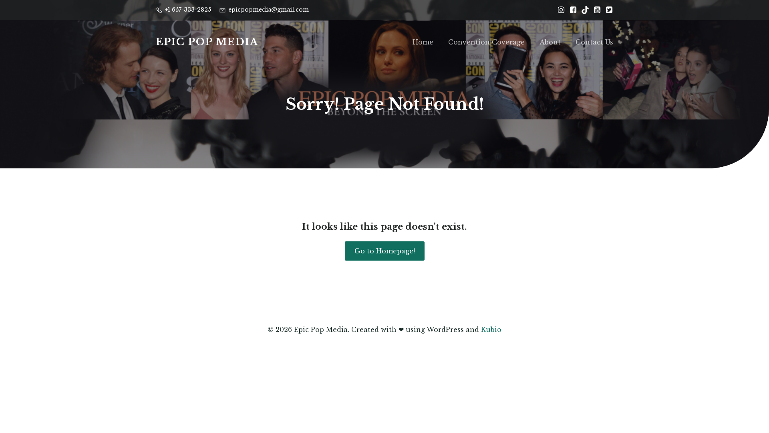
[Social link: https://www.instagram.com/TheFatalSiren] (559, 10)
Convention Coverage (486, 42)
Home (423, 42)
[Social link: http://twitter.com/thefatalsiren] (607, 10)
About (550, 42)
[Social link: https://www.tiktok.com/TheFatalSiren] (583, 10)
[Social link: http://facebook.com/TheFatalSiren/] (571, 10)
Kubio (491, 330)
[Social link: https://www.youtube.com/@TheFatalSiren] (595, 10)
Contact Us (594, 42)
